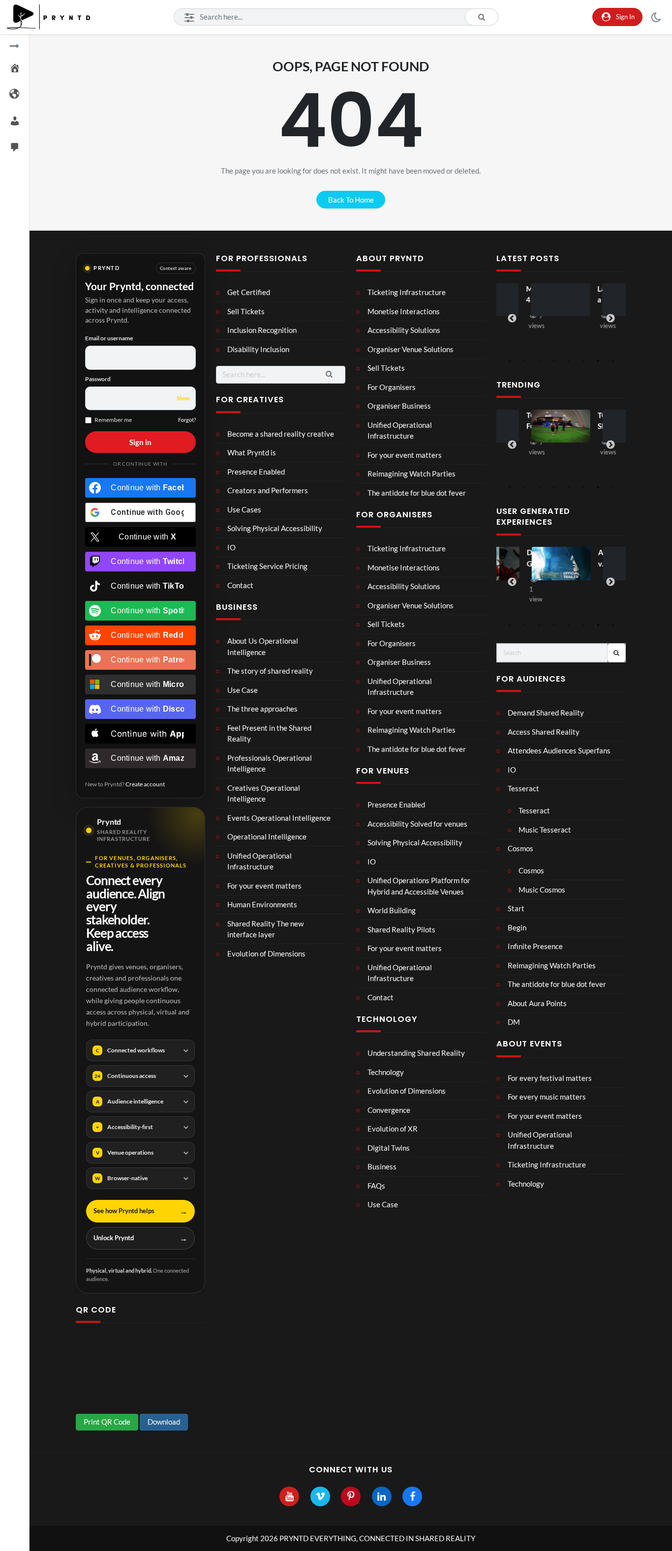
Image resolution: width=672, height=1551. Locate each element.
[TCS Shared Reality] (560, 426)
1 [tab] (510, 361)
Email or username (109, 338)
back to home (351, 199)
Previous (512, 319)
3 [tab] (539, 361)
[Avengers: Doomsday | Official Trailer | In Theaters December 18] (560, 563)
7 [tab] (598, 361)
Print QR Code (107, 1421)
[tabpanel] (561, 308)
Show (183, 398)
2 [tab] (524, 361)
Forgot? (187, 420)
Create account (145, 784)
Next (610, 319)
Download (164, 1421)
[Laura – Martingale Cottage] (560, 300)
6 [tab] (583, 361)
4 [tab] (554, 361)
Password (98, 379)
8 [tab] (613, 361)
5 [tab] (569, 361)
